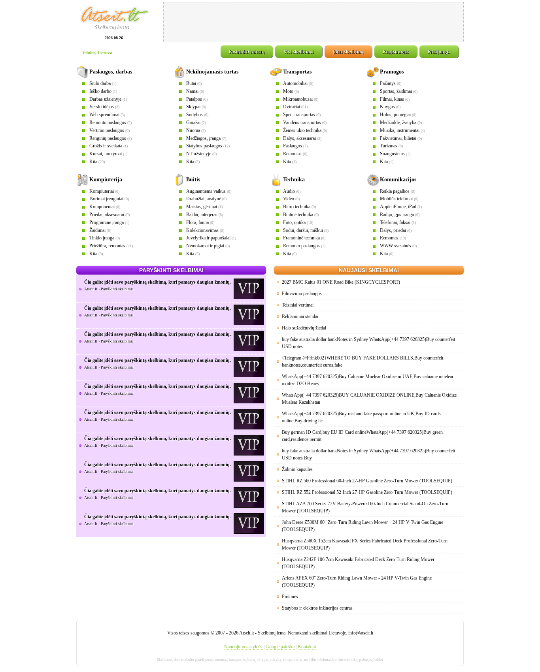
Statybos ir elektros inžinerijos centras (317, 608)
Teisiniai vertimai (297, 305)
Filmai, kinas (392, 99)
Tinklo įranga (101, 238)
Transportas (297, 72)
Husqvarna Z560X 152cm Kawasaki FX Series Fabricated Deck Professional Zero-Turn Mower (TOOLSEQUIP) (364, 544)
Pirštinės (290, 596)
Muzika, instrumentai (399, 130)
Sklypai (193, 106)
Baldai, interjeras (201, 214)
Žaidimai (97, 230)
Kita (93, 161)
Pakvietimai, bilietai (398, 138)
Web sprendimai (104, 114)
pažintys (365, 660)
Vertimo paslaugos (106, 130)
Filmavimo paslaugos (302, 293)
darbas (179, 660)
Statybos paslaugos (204, 146)
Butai (191, 83)
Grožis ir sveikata (105, 146)
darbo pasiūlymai (198, 660)
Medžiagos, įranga (203, 138)
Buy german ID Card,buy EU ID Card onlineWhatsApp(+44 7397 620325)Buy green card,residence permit (362, 435)
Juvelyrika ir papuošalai (208, 238)
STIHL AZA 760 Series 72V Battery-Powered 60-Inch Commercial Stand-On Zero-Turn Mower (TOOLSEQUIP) (365, 507)
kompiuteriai (292, 660)
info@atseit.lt (360, 633)
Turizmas (388, 146)
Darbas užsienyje (105, 99)
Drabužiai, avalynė (203, 198)
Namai (192, 91)
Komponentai (102, 206)
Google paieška (280, 646)
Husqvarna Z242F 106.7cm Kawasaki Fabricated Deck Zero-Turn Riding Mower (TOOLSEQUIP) (358, 563)
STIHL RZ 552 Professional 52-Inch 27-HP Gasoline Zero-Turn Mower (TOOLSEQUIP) (367, 492)
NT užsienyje (198, 153)
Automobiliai (295, 83)
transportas (237, 660)
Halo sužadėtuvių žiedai (304, 328)
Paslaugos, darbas (110, 72)
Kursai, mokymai (105, 153)
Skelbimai (164, 660)
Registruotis (396, 52)
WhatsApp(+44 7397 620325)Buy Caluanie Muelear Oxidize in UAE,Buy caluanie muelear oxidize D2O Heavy (367, 380)
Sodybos (194, 114)
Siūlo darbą (100, 83)
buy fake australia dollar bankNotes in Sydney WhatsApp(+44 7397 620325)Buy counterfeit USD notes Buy (368, 454)
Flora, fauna (197, 222)
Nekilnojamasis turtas (212, 72)
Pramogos (392, 72)
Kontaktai (307, 646)
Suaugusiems (392, 153)
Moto (288, 91)
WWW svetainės (395, 245)
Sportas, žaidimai (396, 91)
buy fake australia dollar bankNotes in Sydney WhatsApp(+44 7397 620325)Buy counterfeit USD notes (368, 343)
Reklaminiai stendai (300, 316)
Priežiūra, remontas (107, 245)
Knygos (387, 106)
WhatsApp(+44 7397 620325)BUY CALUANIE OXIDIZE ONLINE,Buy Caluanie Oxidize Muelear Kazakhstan (369, 398)
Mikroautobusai (298, 99)
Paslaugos (292, 146)
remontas (220, 660)
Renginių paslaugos (107, 138)
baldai (378, 660)
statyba (275, 660)
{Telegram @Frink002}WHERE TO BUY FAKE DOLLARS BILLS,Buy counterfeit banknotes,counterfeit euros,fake (362, 361)
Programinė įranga (106, 222)
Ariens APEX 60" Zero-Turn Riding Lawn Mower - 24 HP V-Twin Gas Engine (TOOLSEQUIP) (357, 581)
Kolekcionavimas (202, 230)
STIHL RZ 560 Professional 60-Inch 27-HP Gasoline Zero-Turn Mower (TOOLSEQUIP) (367, 481)
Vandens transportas (302, 122)
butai (251, 660)
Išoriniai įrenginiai (106, 198)
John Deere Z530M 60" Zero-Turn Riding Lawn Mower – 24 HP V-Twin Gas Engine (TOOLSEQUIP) (362, 526)
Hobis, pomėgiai (395, 114)
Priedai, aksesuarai (106, 214)
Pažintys (388, 83)
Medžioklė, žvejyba (398, 122)
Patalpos (194, 99)
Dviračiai (291, 106)
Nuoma (193, 130)
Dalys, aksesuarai (299, 138)
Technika (294, 180)
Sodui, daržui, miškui (303, 230)
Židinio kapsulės (297, 469)
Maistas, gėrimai (201, 206)
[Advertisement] (313, 22)
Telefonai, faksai (395, 222)
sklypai (262, 660)
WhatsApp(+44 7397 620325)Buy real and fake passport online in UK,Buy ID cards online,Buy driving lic (361, 417)
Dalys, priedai (393, 230)
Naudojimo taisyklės (243, 646)
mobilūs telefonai (317, 660)
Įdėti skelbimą (348, 52)
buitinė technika (344, 660)
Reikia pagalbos (395, 191)
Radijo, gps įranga (397, 214)
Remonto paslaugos (107, 122)
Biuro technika (296, 206)
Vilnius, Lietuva (97, 52)
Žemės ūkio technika (302, 130)
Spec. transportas (299, 114)
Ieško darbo (100, 91)
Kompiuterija (105, 180)
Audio (289, 191)
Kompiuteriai (101, 191)
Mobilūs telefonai (396, 198)
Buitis (193, 180)
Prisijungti (439, 52)
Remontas (292, 153)
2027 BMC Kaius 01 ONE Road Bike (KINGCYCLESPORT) (341, 282)
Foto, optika (294, 222)
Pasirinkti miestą (246, 52)
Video (288, 198)
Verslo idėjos (101, 106)
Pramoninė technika (301, 238)
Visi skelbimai (298, 52)
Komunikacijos (398, 180)
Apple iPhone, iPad (398, 206)
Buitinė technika (298, 214)
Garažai (193, 122)
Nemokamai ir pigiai (205, 245)
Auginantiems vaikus (206, 191)
